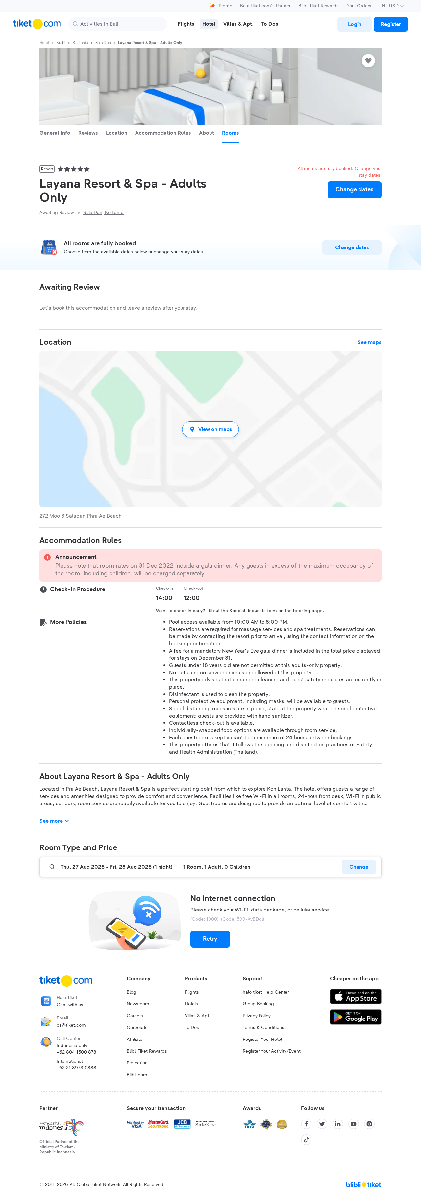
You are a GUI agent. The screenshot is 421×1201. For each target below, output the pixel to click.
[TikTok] (306, 1139)
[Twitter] (322, 1124)
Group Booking (258, 1004)
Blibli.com (137, 1075)
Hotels (191, 1004)
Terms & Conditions (263, 1028)
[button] (210, 429)
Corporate (137, 1028)
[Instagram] (369, 1124)
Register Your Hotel (262, 1039)
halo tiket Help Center (266, 992)
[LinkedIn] (338, 1124)
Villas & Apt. (197, 1016)
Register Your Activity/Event (272, 1051)
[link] (354, 24)
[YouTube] (353, 1124)
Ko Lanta (80, 42)
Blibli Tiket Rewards (318, 6)
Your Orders (359, 6)
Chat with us (70, 1005)
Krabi (60, 42)
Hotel (44, 42)
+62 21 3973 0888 (76, 1068)
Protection (137, 1063)
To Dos (192, 1028)
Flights (192, 992)
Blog (131, 992)
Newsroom (138, 1004)
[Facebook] (306, 1124)
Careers (135, 1016)
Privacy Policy (257, 1016)
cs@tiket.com (71, 1025)
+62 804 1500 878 (76, 1052)
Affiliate (134, 1039)
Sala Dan (103, 42)
